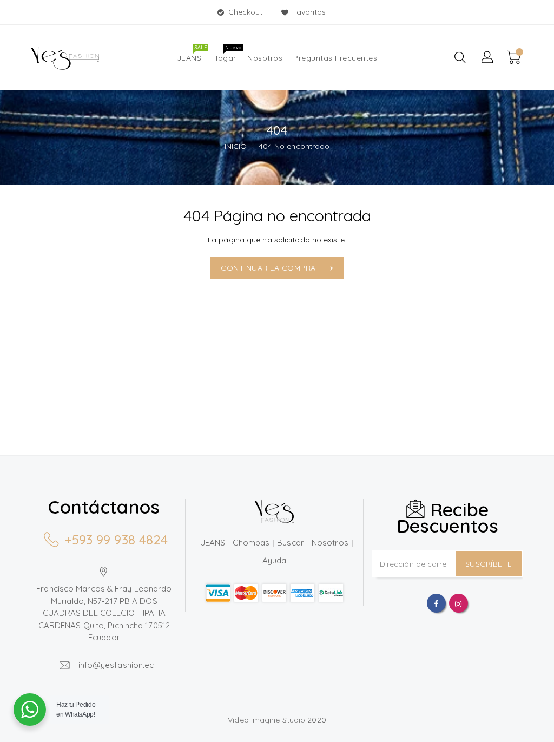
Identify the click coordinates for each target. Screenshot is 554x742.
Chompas (251, 542)
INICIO (236, 146)
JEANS (213, 542)
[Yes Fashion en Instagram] (458, 603)
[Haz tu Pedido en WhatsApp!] (30, 709)
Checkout (245, 12)
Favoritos (309, 12)
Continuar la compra (268, 268)
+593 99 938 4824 (116, 539)
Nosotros (330, 542)
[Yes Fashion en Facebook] (436, 603)
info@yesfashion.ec (116, 665)
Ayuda (274, 560)
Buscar (290, 542)
